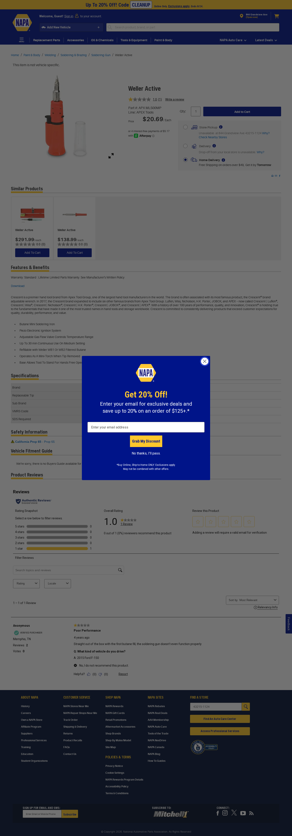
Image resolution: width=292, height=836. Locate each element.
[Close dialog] (204, 361)
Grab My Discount (146, 441)
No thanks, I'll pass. (146, 453)
